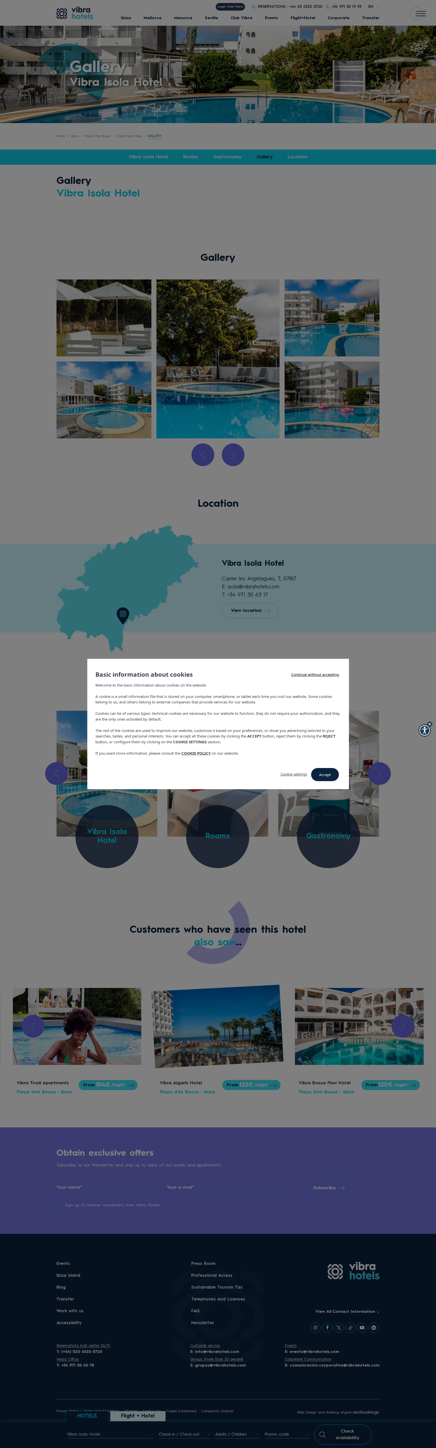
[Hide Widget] (429, 724)
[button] (424, 730)
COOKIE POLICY (196, 753)
